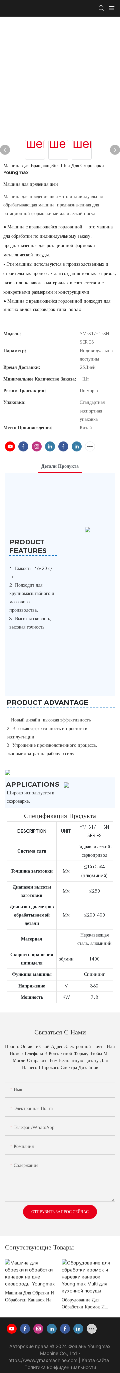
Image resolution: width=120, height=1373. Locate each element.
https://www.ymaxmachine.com (43, 1360)
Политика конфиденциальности (60, 1367)
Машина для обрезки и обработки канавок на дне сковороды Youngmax (29, 1296)
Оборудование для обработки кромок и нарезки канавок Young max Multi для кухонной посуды (87, 1303)
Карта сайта (96, 1360)
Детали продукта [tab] (60, 466)
